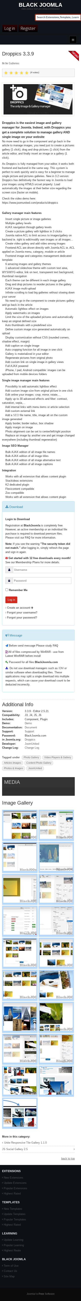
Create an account (19, 607)
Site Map (9, 1276)
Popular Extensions (15, 1188)
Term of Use (11, 1265)
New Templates (13, 1208)
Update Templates (15, 1214)
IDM (61, 668)
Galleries (14, 63)
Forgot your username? (22, 612)
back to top (68, 1158)
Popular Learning (14, 1245)
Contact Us (10, 1271)
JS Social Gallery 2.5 (15, 1149)
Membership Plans (28, 562)
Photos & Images (13, 768)
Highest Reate (12, 1250)
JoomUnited (32, 743)
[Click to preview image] (38, 99)
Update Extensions (15, 1182)
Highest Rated (12, 1193)
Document (31, 727)
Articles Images (12, 762)
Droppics (30, 739)
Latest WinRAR (15, 655)
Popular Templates (15, 1219)
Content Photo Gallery (38, 762)
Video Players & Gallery (57, 757)
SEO (16, 415)
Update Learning (13, 1239)
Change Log (32, 747)
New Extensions (13, 1177)
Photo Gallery (31, 757)
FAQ (27, 537)
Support (29, 731)
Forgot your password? (22, 617)
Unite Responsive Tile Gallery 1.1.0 (25, 1142)
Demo (28, 723)
